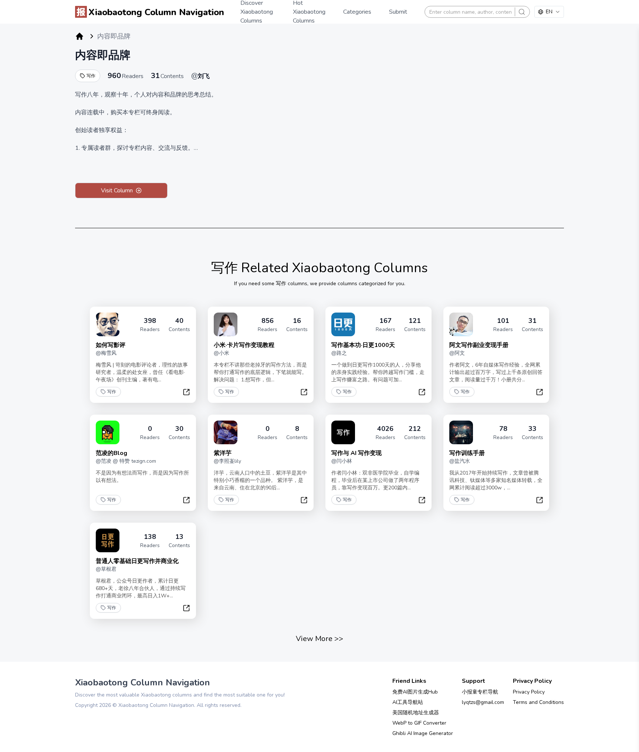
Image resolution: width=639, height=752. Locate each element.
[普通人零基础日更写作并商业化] (107, 540)
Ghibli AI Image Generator (422, 733)
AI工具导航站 (407, 702)
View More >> (319, 639)
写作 (91, 76)
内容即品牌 (103, 55)
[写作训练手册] (461, 432)
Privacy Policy (529, 691)
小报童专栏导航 (480, 691)
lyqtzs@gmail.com (483, 702)
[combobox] (549, 12)
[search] (521, 12)
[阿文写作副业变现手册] (461, 324)
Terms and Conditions (538, 702)
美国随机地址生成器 (415, 712)
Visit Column (117, 190)
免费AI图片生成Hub (415, 691)
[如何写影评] (107, 324)
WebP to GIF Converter (419, 722)
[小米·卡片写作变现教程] (225, 324)
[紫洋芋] (225, 432)
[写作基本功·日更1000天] (343, 324)
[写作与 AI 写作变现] (343, 432)
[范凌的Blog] (107, 432)
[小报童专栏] (79, 36)
